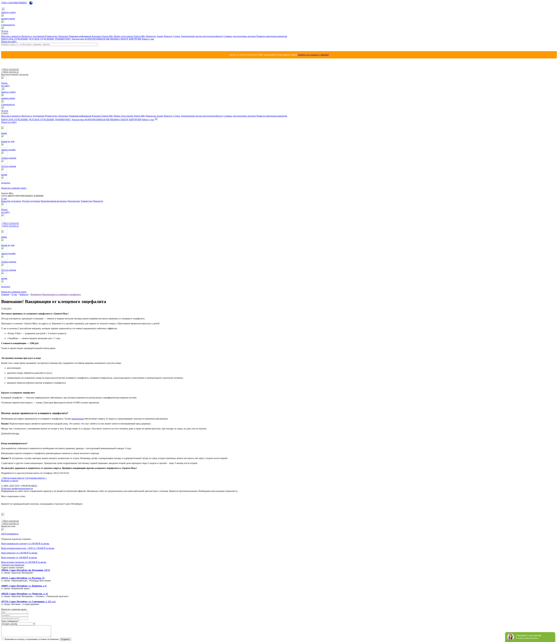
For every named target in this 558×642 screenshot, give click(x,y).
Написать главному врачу (11, 229)
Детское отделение (31, 201)
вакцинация (78, 418)
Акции (160, 36)
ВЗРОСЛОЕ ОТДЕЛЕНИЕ (14, 39)
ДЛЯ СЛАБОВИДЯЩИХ (14, 2)
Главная (5, 294)
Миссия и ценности (11, 36)
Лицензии (63, 36)
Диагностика (77, 39)
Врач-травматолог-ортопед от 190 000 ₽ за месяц (25, 543)
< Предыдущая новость (12, 478)
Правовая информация (80, 36)
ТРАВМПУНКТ (63, 39)
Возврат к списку (9, 480)
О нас (14, 294)
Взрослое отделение (11, 201)
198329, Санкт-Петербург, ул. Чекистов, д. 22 (24, 593)
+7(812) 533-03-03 (10, 69)
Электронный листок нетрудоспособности (202, 36)
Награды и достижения (32, 36)
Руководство (51, 36)
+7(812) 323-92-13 (10, 72)
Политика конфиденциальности (17, 488)
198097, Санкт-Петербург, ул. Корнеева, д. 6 (23, 586)
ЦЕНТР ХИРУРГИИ (130, 39)
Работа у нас (148, 39)
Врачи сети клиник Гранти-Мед (130, 36)
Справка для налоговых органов (239, 36)
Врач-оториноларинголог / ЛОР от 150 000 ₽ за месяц (27, 548)
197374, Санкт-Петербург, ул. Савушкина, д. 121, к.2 (28, 601)
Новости (168, 36)
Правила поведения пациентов (271, 36)
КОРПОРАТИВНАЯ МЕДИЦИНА (102, 39)
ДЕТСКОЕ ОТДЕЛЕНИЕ (41, 39)
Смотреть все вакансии (12, 565)
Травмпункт (87, 201)
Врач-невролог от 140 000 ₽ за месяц (19, 553)
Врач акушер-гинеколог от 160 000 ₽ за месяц (23, 562)
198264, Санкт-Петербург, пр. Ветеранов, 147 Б (25, 570)
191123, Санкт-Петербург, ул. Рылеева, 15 (22, 578)
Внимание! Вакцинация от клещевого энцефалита (56, 294)
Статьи (176, 36)
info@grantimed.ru (10, 534)
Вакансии (151, 36)
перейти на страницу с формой (313, 54)
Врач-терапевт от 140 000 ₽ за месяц (19, 557)
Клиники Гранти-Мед (102, 36)
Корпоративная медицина (54, 201)
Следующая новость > (36, 478)
